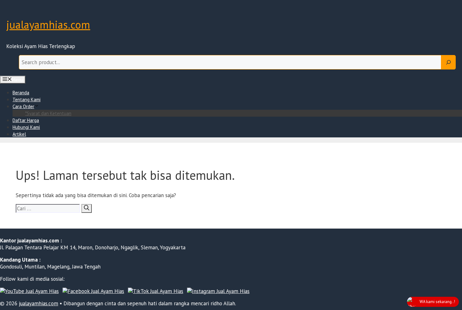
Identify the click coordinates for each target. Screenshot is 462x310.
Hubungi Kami (26, 127)
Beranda (21, 93)
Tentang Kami (27, 99)
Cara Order (23, 106)
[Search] (448, 62)
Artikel (19, 134)
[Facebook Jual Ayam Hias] (93, 291)
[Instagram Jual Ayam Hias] (218, 291)
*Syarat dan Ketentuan (48, 113)
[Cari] (86, 208)
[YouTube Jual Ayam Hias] (29, 291)
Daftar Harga (26, 120)
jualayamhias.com (48, 24)
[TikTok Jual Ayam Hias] (155, 291)
